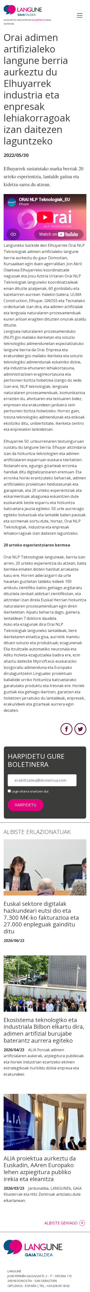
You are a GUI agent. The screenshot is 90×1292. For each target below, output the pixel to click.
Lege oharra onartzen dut (30, 791)
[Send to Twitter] (80, 728)
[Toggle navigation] (79, 15)
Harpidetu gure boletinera (36, 760)
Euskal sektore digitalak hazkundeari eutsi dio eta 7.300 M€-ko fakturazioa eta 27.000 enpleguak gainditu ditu (41, 917)
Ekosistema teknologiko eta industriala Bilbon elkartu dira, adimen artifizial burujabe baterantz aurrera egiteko (44, 1030)
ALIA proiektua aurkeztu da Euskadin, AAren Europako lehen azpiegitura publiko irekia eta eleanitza (40, 1168)
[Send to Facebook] (66, 728)
